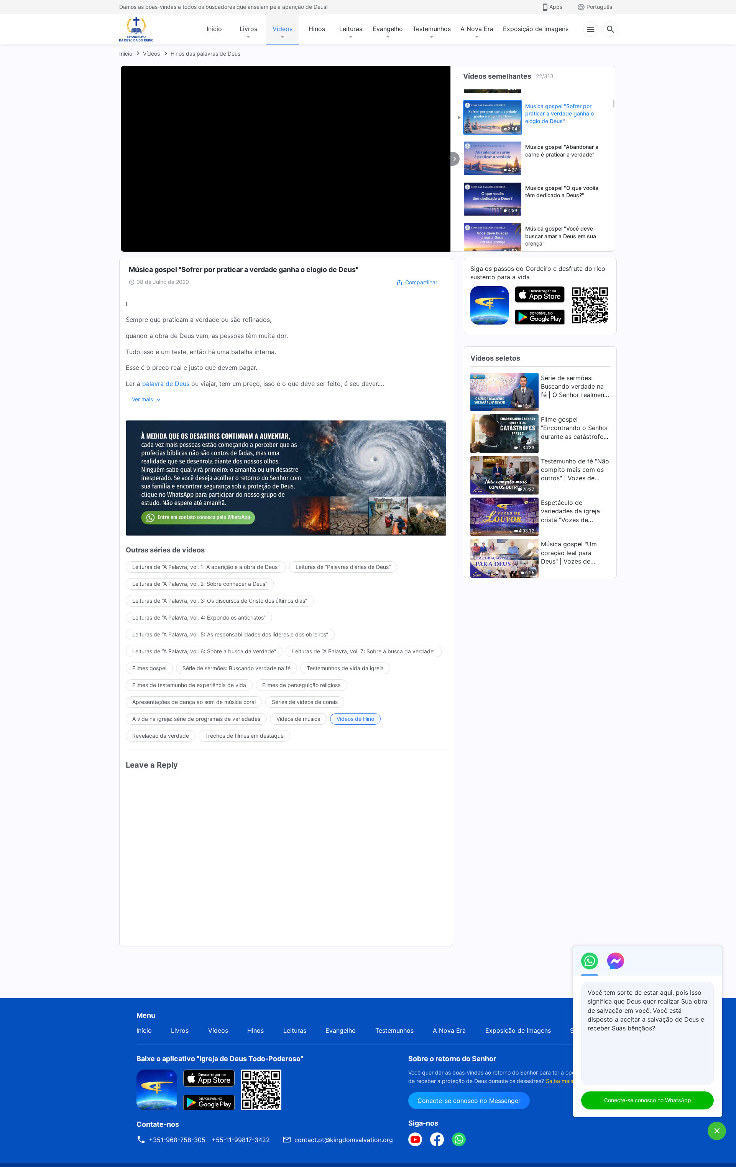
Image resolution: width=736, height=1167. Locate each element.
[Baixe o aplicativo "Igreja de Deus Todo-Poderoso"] (156, 1089)
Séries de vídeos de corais (305, 702)
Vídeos (282, 29)
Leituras (350, 29)
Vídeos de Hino (355, 718)
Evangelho (388, 29)
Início (214, 29)
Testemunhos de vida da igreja (345, 668)
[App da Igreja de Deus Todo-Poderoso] (489, 304)
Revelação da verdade (160, 735)
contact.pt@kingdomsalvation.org (343, 1140)
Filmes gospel (149, 668)
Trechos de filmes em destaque (244, 735)
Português (599, 6)
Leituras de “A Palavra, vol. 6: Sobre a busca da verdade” (204, 651)
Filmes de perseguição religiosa (301, 685)
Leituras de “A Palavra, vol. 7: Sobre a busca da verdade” (363, 651)
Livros (248, 29)
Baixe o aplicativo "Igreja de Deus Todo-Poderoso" (219, 1059)
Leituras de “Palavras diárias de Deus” (343, 567)
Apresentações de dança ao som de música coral (194, 702)
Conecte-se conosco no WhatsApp (647, 1100)
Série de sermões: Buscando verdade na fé (236, 668)
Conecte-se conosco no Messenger (469, 1100)
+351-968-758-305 (177, 1140)
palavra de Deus (165, 383)
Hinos (317, 29)
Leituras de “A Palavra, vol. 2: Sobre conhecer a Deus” (199, 583)
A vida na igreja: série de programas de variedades (196, 718)
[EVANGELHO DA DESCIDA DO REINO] (141, 29)
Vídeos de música (298, 718)
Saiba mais (559, 1081)
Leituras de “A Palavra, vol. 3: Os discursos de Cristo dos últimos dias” (219, 600)
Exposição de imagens (535, 29)
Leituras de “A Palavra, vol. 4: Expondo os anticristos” (199, 617)
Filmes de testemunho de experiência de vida (189, 685)
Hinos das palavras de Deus (205, 53)
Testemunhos (431, 29)
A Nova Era (476, 29)
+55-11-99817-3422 (241, 1140)
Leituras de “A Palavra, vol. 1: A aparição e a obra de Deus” (205, 567)
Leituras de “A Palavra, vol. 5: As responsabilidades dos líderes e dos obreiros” (230, 634)
